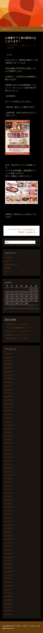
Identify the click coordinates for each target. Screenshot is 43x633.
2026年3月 (8, 364)
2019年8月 (8, 532)
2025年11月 (9, 375)
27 (21, 303)
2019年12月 (9, 525)
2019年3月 (8, 546)
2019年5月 (8, 539)
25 (12, 303)
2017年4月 (8, 579)
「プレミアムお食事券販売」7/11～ (17, 328)
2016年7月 (8, 596)
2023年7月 (8, 443)
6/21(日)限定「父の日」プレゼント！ (18, 335)
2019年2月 (8, 550)
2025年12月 (9, 371)
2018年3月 (8, 571)
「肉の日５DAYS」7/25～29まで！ (17, 324)
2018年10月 (9, 557)
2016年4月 (8, 604)
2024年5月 (8, 421)
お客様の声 (9, 257)
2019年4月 (8, 543)
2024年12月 (9, 400)
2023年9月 (8, 439)
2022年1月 (8, 464)
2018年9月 (8, 561)
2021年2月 (8, 493)
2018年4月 (8, 568)
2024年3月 (8, 425)
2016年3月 (8, 607)
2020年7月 (8, 511)
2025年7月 (8, 386)
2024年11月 (9, 404)
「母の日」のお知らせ (27, 232)
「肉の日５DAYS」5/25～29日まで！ (17, 338)
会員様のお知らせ (11, 265)
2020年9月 (8, 507)
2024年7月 (8, 414)
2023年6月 (8, 446)
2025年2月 (8, 396)
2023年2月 (8, 454)
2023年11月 (9, 436)
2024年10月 (9, 407)
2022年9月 (8, 457)
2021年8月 (8, 482)
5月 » (31, 307)
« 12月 (12, 307)
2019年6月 (8, 536)
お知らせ (8, 261)
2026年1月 (8, 368)
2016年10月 (9, 586)
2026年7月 (8, 354)
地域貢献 (8, 268)
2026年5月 (8, 361)
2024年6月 (8, 418)
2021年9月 (8, 479)
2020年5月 (8, 518)
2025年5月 (8, 393)
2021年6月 (8, 486)
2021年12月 (9, 468)
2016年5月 (8, 600)
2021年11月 (9, 471)
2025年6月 (8, 389)
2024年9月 (8, 411)
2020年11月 (9, 500)
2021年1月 (8, 496)
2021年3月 (8, 489)
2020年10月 (9, 504)
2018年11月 (9, 554)
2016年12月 (9, 582)
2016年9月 (8, 589)
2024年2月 (8, 429)
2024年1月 (8, 432)
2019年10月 (9, 529)
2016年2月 (8, 611)
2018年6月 (8, 564)
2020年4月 (8, 521)
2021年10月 (9, 475)
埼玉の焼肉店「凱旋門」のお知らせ (24, 626)
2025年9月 (8, 382)
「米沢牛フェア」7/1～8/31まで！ (17, 331)
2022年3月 (8, 461)
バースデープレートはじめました (20, 229)
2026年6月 (8, 357)
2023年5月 (8, 450)
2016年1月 (8, 614)
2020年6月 (8, 514)
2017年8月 (8, 575)
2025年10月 (9, 379)
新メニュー (27, 45)
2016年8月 (8, 593)
